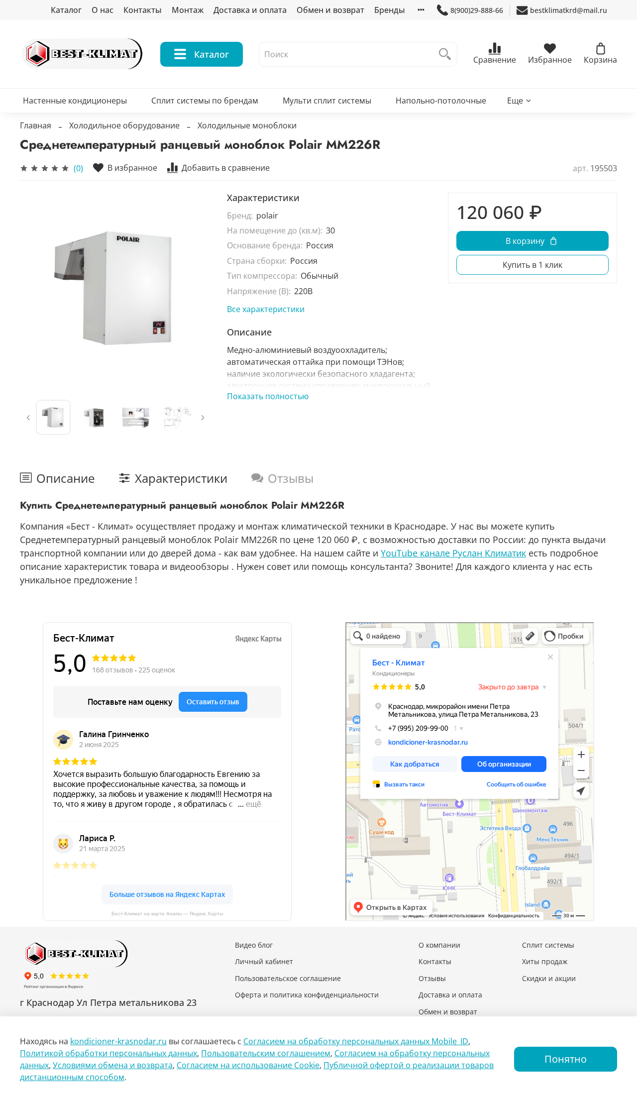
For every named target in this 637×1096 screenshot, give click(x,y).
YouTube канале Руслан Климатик (453, 553)
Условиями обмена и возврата (113, 1065)
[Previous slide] (36, 288)
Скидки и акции (549, 978)
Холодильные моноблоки (247, 125)
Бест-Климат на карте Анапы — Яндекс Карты (167, 913)
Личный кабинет (264, 961)
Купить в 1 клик (532, 264)
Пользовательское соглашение (288, 978)
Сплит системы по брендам (204, 100)
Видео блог (254, 945)
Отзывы (432, 978)
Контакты (142, 9)
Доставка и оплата (250, 9)
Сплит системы (548, 945)
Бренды (389, 9)
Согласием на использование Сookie (248, 1065)
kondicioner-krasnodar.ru (118, 1041)
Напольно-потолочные (441, 100)
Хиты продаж (544, 961)
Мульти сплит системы (327, 100)
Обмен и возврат (330, 9)
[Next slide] (195, 288)
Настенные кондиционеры (75, 100)
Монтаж (188, 9)
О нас (102, 9)
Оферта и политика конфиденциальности (307, 994)
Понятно (565, 1059)
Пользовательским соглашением (265, 1053)
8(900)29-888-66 (476, 10)
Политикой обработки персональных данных (108, 1053)
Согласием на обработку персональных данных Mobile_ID (355, 1041)
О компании (439, 945)
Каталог (66, 9)
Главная (35, 125)
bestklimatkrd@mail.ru (568, 10)
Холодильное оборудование (124, 125)
